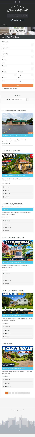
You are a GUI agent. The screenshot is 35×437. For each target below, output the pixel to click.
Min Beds (4, 60)
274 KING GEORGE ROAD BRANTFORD (14, 111)
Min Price (4, 72)
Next (20, 393)
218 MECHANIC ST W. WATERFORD (13, 290)
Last (26, 393)
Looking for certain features (10, 88)
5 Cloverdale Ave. (7, 344)
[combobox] (17, 45)
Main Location (5, 42)
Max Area (20, 78)
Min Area (4, 78)
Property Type (5, 54)
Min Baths (4, 66)
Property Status (6, 48)
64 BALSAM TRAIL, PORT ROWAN (12, 204)
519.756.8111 (19, 20)
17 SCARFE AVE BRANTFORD (11, 151)
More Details (5, 143)
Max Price (20, 72)
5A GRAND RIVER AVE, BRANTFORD (13, 237)
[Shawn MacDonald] (17, 9)
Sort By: (8, 99)
